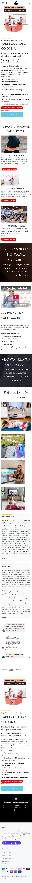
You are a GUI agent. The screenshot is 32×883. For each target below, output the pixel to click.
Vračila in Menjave (7, 849)
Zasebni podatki (6, 855)
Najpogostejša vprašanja (6, 862)
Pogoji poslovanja (7, 852)
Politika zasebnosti (7, 858)
